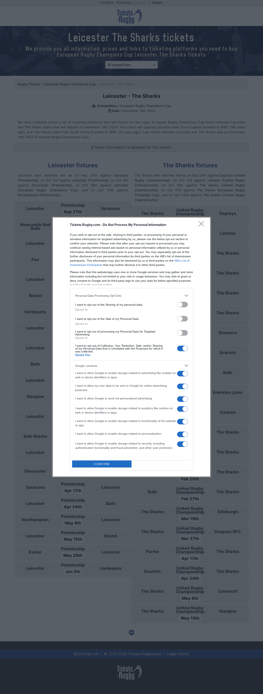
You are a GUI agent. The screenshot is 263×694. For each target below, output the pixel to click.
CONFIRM (102, 464)
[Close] (202, 225)
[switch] (182, 304)
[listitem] (131, 295)
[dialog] (131, 347)
